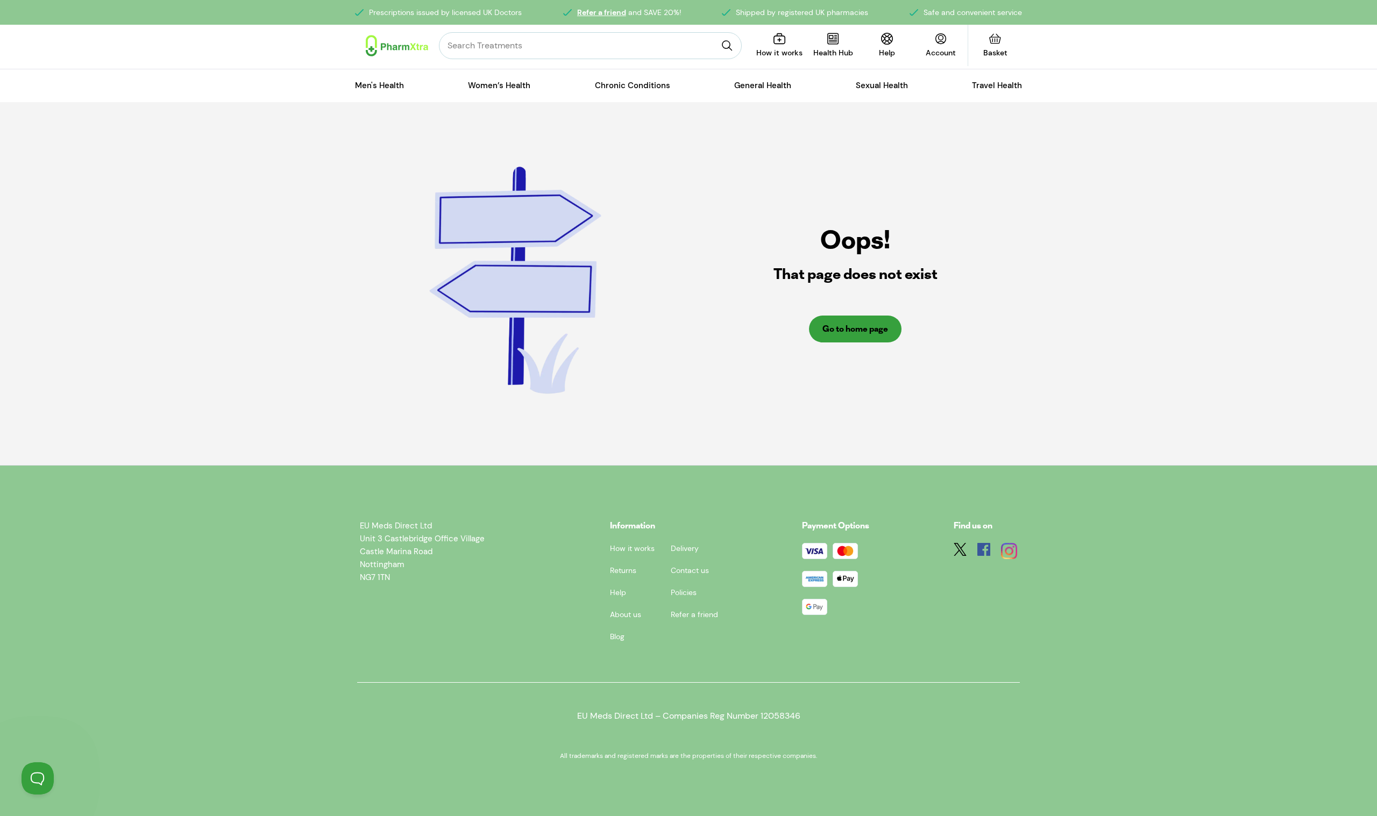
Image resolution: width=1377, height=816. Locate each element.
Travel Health (997, 85)
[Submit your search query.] (727, 45)
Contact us (690, 570)
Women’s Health (499, 85)
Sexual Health (882, 85)
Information (632, 525)
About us (625, 614)
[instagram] (1009, 553)
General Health (762, 85)
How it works (632, 548)
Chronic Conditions (632, 85)
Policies (684, 592)
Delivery (685, 548)
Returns (623, 570)
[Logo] (397, 46)
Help (618, 592)
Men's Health (379, 85)
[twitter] (960, 553)
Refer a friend (601, 12)
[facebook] (983, 553)
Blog (617, 636)
